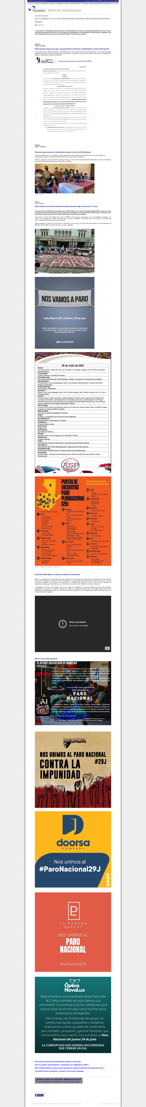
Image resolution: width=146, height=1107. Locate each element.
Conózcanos (44, 3)
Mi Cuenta (87, 1)
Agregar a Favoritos (109, 1)
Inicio (37, 3)
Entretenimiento (75, 3)
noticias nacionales (41, 15)
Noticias (52, 3)
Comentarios (39, 25)
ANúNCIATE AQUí (77, 1103)
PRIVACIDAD (69, 1103)
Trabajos (107, 3)
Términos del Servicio (59, 1103)
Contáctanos (35, 1103)
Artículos (85, 3)
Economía (59, 3)
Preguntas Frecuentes (96, 3)
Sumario (66, 3)
